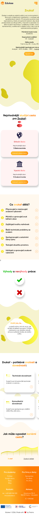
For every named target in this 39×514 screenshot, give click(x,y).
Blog (9, 483)
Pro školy (29, 478)
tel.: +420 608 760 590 (9, 493)
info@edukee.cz (9, 495)
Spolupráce (29, 476)
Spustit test (29, 54)
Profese (9, 476)
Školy (10, 481)
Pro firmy (29, 481)
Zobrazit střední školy (19, 153)
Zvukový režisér (29, 459)
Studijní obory (9, 478)
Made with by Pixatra (25, 512)
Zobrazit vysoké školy (19, 182)
